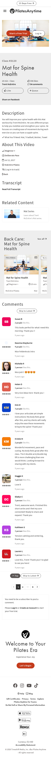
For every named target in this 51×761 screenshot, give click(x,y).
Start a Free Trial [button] (18, 33)
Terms (33, 698)
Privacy (25, 698)
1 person (18, 367)
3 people (18, 408)
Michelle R (19, 363)
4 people (18, 346)
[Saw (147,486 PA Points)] (6, 560)
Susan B (18, 319)
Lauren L (19, 551)
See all (41, 239)
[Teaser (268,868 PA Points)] (6, 448)
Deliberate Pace (12, 155)
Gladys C (19, 496)
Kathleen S (20, 527)
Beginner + (10, 150)
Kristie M (19, 438)
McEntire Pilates (12, 164)
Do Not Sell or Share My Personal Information (25, 705)
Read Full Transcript (11, 189)
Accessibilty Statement (25, 745)
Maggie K (19, 476)
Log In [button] (38, 33)
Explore (40, 698)
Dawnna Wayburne (23, 343)
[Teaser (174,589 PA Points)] (6, 485)
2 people (18, 322)
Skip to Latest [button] (26, 311)
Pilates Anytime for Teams (25, 702)
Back (6, 174)
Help (22, 693)
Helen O (18, 384)
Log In (14, 607)
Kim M (18, 405)
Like (8, 90)
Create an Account (28, 607)
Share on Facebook (11, 99)
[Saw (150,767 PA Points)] (6, 414)
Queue (34, 90)
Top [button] (16, 575)
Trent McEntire (9, 84)
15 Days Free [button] (25, 3)
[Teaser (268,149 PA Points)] (6, 536)
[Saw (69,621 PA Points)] (6, 373)
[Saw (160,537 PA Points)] (6, 506)
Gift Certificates (13, 698)
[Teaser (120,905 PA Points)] (6, 393)
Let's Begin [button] (25, 665)
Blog (30, 693)
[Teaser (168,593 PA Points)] (6, 346)
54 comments (36, 84)
